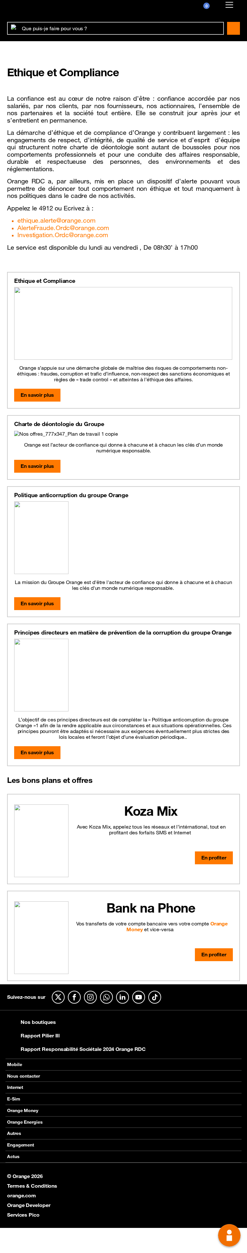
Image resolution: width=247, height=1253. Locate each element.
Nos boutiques (38, 1022)
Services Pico (23, 1215)
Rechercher (233, 28)
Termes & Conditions (32, 1186)
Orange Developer (28, 1205)
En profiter (213, 857)
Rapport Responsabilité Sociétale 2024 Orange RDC (83, 1049)
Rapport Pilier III (40, 1035)
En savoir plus (37, 395)
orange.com (21, 1195)
